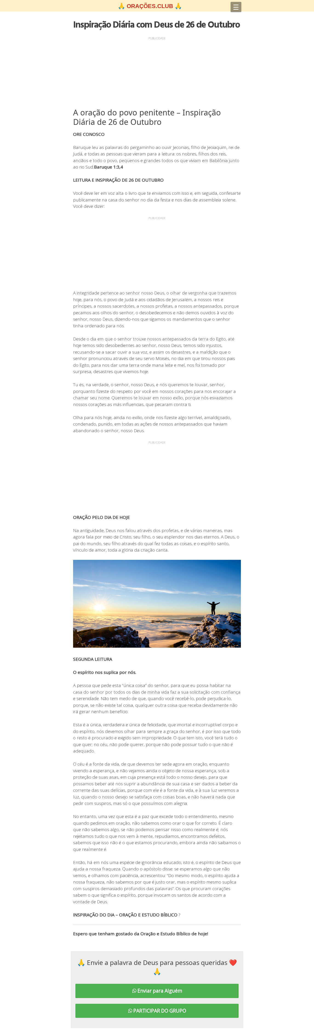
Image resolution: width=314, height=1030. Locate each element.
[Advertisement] (157, 73)
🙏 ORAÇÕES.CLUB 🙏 (150, 6)
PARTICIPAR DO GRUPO (159, 1010)
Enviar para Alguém (159, 990)
